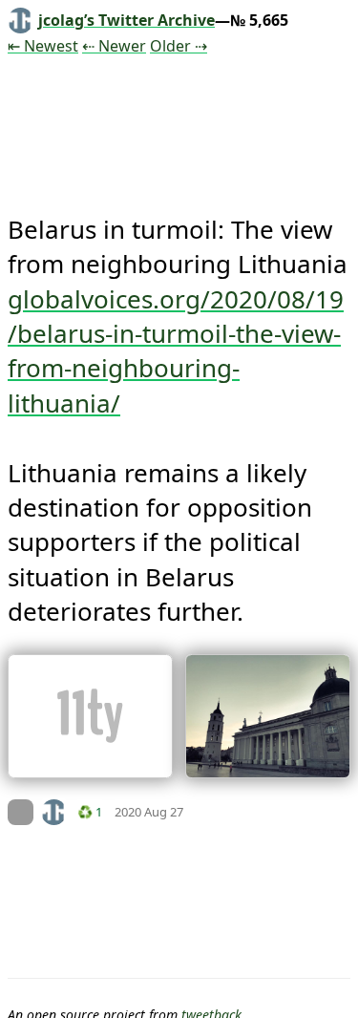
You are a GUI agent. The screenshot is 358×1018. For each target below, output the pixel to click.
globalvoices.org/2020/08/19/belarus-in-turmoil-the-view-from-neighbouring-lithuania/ (176, 351)
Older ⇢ (178, 45)
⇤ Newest (43, 45)
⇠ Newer (114, 45)
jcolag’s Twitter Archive (126, 20)
